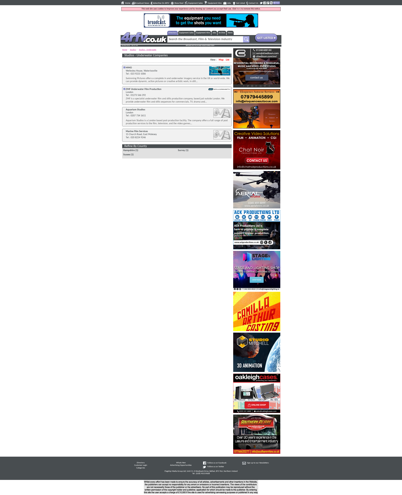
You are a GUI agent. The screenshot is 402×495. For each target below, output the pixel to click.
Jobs (229, 3)
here (239, 9)
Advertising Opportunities (181, 465)
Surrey (181, 150)
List (227, 60)
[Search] (246, 39)
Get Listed (240, 3)
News (230, 33)
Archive (222, 33)
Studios (133, 50)
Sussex (126, 154)
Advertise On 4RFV (161, 3)
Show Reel (178, 3)
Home (127, 3)
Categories (140, 468)
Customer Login (140, 465)
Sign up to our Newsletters (258, 463)
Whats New (181, 463)
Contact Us (253, 3)
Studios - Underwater (147, 50)
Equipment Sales (195, 3)
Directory (172, 33)
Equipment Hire (215, 3)
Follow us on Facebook (216, 463)
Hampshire (129, 150)
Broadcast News (142, 3)
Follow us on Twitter (215, 467)
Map (221, 60)
